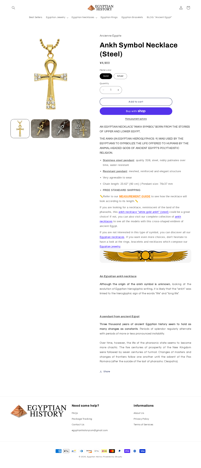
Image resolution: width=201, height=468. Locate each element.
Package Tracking (82, 419)
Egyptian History (95, 457)
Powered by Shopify (112, 457)
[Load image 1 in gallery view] (20, 128)
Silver (120, 76)
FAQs (75, 413)
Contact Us (78, 424)
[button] (13, 7)
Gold (106, 76)
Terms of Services (143, 424)
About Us (139, 413)
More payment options (136, 119)
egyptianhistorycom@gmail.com (90, 430)
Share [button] (106, 371)
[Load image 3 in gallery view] (40, 128)
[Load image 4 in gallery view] (60, 128)
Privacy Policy (141, 419)
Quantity (104, 83)
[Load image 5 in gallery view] (81, 128)
